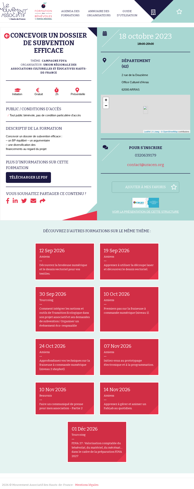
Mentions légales (87, 485)
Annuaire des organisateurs (99, 13)
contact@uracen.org (145, 164)
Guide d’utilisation (127, 13)
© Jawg (155, 131)
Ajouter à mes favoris (145, 187)
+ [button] (106, 100)
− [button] (106, 105)
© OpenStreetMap (169, 131)
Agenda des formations (70, 13)
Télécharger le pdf (28, 177)
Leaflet (147, 131)
